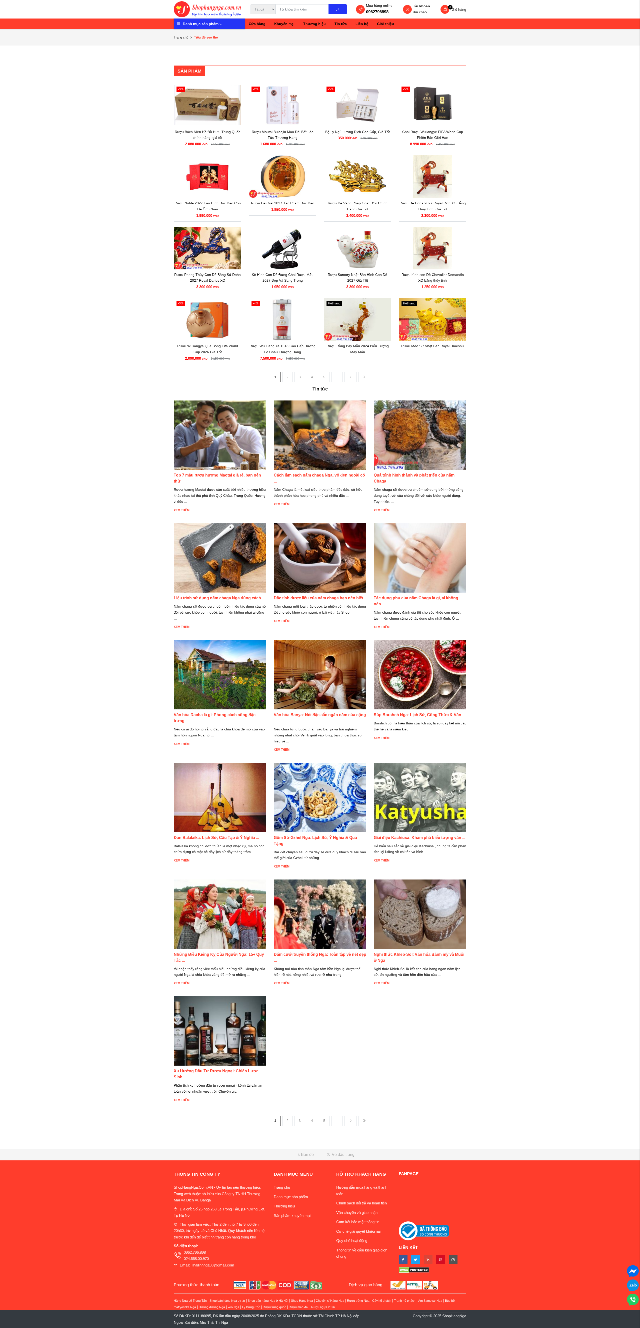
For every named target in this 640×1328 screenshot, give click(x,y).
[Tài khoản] (408, 10)
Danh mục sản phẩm (200, 24)
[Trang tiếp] (350, 377)
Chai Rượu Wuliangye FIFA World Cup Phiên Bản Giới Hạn (432, 135)
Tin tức (340, 24)
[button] (245, 1154)
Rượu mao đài (298, 1307)
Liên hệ (362, 24)
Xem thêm (182, 510)
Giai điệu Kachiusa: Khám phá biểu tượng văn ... (419, 837)
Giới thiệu (385, 24)
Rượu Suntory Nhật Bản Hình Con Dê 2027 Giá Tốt (357, 278)
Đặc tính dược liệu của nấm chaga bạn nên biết (318, 598)
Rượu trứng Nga (358, 1300)
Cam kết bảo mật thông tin (357, 1222)
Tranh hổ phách (405, 1300)
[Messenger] (633, 1270)
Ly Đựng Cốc (251, 1307)
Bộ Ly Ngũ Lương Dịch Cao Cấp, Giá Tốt (357, 132)
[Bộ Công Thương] (424, 1230)
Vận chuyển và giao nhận (357, 1212)
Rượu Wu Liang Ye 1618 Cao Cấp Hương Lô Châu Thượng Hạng (283, 349)
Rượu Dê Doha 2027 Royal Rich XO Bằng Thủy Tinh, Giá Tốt (433, 206)
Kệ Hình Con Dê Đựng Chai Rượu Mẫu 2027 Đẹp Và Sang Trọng (283, 278)
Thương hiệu (314, 24)
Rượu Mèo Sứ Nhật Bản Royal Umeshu (432, 346)
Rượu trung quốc (274, 1307)
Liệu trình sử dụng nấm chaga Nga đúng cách (217, 598)
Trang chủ (181, 37)
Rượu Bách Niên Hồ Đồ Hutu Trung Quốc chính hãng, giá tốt (207, 135)
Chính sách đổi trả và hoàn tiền (361, 1203)
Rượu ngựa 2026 (323, 1307)
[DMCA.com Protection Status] (432, 1269)
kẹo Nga (233, 1307)
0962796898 (377, 12)
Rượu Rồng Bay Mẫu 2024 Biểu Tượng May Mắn (357, 349)
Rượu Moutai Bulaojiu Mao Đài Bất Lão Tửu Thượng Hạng (283, 135)
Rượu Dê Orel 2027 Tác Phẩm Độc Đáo (282, 203)
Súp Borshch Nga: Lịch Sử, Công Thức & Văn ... (419, 715)
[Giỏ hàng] (444, 9)
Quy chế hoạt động (351, 1240)
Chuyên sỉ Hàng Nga (330, 1300)
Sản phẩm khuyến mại (292, 1215)
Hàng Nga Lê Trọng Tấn (190, 1300)
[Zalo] (633, 1285)
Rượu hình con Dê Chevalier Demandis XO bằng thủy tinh (433, 278)
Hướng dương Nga (212, 1307)
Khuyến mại (284, 24)
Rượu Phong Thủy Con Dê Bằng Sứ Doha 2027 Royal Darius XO (207, 278)
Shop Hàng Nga (302, 1300)
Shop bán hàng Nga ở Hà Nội (268, 1300)
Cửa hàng (257, 24)
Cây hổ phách (381, 1300)
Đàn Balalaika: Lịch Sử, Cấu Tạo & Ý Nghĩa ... (216, 837)
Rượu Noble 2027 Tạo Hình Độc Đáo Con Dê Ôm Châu (207, 206)
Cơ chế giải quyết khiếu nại (358, 1231)
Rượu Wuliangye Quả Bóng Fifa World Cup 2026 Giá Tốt (207, 349)
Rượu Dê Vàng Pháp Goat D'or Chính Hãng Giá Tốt (358, 206)
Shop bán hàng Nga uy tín (227, 1300)
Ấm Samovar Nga (430, 1300)
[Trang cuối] (364, 377)
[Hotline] (633, 1299)
